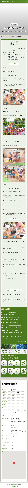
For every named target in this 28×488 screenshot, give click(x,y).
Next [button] (24, 350)
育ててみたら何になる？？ (15, 317)
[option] (7, 349)
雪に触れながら (12, 312)
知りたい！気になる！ (14, 319)
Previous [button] (3, 350)
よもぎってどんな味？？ (14, 322)
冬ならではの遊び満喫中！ (15, 325)
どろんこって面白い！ (14, 330)
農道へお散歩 (12, 314)
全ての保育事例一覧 (20, 341)
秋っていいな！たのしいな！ (15, 327)
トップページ (4, 36)
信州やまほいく (6, 1)
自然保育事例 (12, 36)
